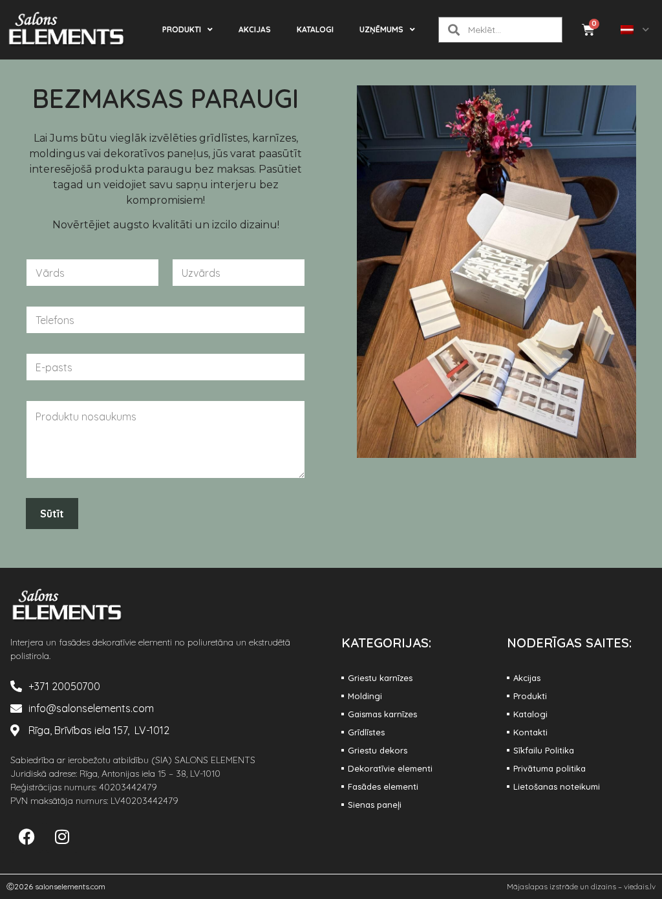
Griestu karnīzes (380, 678)
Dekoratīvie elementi (390, 768)
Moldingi (365, 696)
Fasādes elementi (383, 786)
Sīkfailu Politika (543, 750)
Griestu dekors (377, 750)
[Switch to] (635, 29)
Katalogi (315, 29)
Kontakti (530, 732)
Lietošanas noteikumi (556, 786)
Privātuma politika (549, 768)
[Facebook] (26, 837)
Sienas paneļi (374, 804)
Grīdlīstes (366, 732)
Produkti (181, 29)
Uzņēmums (381, 29)
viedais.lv (640, 886)
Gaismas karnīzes (382, 714)
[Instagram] (62, 837)
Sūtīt (52, 513)
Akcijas (255, 29)
